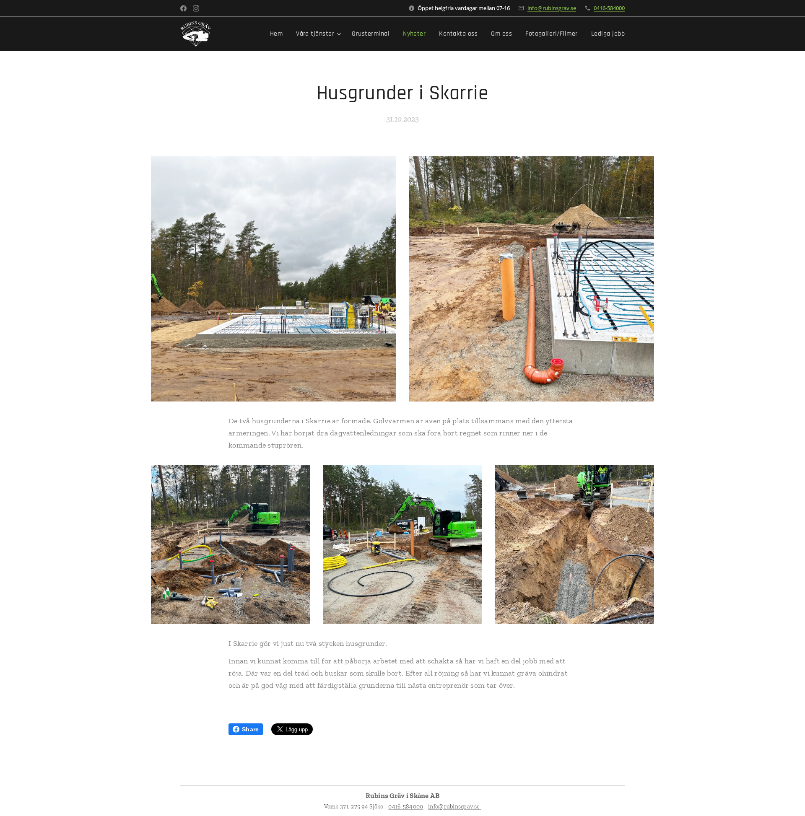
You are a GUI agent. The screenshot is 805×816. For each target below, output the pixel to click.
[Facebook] (183, 8)
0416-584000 (609, 8)
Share (250, 729)
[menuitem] (278, 33)
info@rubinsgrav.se (551, 8)
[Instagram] (196, 8)
